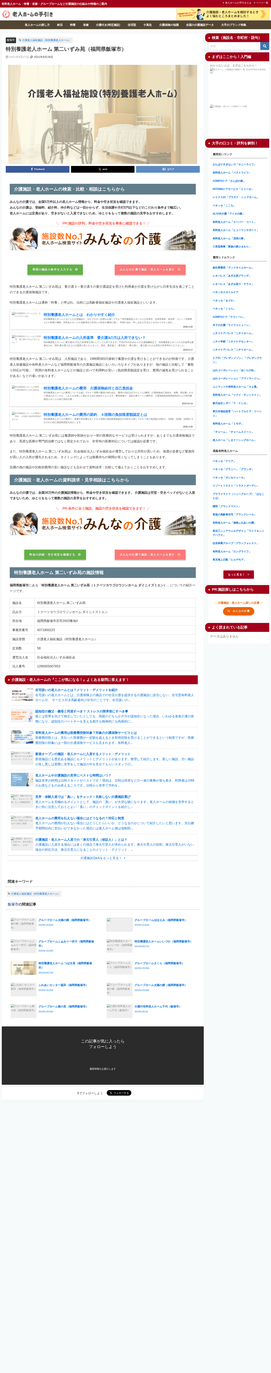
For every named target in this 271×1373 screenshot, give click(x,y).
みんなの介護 (241, 611)
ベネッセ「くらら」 (224, 308)
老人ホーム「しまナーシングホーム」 (235, 440)
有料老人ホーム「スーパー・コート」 (235, 222)
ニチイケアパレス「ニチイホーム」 (233, 333)
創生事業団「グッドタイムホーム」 (233, 267)
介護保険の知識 (169, 24)
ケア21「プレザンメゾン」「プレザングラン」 (237, 360)
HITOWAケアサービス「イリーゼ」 (233, 189)
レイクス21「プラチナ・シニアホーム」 (236, 197)
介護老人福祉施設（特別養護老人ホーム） (46, 40)
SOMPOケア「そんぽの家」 (229, 181)
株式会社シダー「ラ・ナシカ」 (231, 403)
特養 (73, 24)
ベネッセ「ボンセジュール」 (229, 477)
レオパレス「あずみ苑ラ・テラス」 (233, 284)
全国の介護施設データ (200, 24)
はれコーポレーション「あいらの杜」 (235, 370)
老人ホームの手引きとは (238, 3)
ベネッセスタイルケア (225, 292)
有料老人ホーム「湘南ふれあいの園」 (235, 522)
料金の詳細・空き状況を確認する (52, 554)
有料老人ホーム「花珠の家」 (229, 238)
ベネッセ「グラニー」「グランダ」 (233, 469)
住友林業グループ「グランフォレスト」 (236, 543)
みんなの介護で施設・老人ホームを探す (147, 269)
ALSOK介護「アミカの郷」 (229, 213)
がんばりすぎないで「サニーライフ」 (235, 164)
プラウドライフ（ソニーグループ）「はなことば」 (238, 496)
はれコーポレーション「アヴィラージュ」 (237, 378)
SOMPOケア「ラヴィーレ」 (229, 317)
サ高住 (147, 24)
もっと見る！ (236, 574)
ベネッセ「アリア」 (224, 461)
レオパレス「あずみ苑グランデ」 (232, 275)
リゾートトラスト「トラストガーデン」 (236, 485)
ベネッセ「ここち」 (224, 205)
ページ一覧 (262, 3)
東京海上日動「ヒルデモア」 (229, 559)
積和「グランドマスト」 (227, 506)
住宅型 (132, 24)
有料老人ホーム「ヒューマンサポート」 (236, 230)
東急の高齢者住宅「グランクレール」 (235, 514)
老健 (86, 24)
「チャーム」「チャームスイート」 (233, 432)
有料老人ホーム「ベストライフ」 (232, 172)
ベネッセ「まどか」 (224, 300)
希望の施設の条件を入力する (52, 269)
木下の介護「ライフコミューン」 (232, 325)
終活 (60, 24)
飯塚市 (11, 40)
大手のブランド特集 (233, 24)
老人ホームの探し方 (37, 24)
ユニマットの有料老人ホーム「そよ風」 (236, 386)
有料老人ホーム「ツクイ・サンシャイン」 (237, 395)
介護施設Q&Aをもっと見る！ (101, 857)
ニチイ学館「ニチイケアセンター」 (233, 341)
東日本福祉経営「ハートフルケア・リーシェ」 (237, 413)
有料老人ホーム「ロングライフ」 (232, 551)
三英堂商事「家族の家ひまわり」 (232, 246)
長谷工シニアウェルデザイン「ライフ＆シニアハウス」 (238, 533)
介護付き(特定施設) (108, 24)
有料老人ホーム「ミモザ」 (228, 423)
